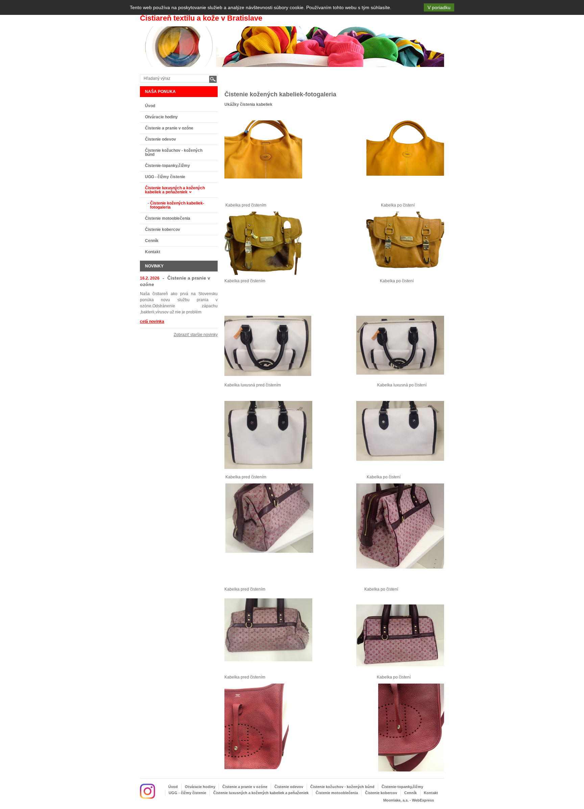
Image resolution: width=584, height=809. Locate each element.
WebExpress (423, 800)
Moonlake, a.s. (396, 800)
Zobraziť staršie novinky (196, 334)
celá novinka (152, 321)
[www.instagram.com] (147, 791)
